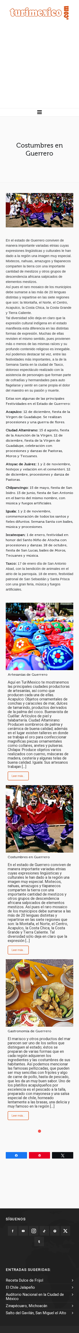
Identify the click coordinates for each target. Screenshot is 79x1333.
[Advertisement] (39, 66)
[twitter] (65, 1231)
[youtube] (23, 1231)
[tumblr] (39, 1241)
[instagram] (34, 1231)
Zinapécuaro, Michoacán (26, 1305)
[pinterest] (55, 1231)
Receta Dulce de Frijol (24, 1280)
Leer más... (18, 775)
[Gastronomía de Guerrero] (39, 993)
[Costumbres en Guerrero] (39, 819)
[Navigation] (39, 112)
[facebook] (12, 1231)
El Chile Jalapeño (20, 1287)
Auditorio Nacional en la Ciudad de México (35, 1296)
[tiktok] (44, 1231)
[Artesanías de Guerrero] (39, 636)
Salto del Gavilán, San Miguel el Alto (36, 1313)
